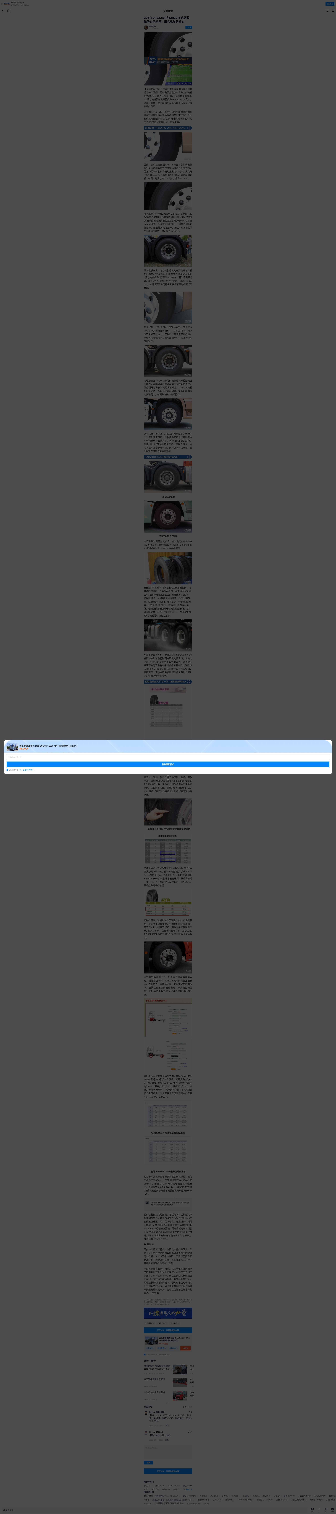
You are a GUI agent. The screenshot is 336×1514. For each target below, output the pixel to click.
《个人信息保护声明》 (26, 770)
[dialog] (168, 757)
